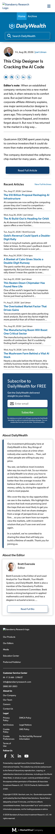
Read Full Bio (27, 608)
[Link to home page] (17, 6)
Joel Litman (40, 52)
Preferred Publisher (12, 662)
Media (6, 649)
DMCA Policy (25, 717)
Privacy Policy (6, 719)
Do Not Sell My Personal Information (30, 737)
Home (21, 16)
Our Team (7, 699)
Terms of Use (7, 744)
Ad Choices (8, 724)
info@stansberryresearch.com (17, 681)
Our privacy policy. (39, 422)
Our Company (9, 695)
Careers (6, 704)
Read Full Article (27, 170)
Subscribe (27, 412)
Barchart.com (23, 794)
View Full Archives (43, 184)
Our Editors (8, 643)
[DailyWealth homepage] (27, 26)
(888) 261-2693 (10, 686)
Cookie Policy (6, 730)
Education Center (11, 655)
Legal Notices (25, 724)
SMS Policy (24, 729)
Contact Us (8, 708)
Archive (32, 16)
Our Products (9, 636)
